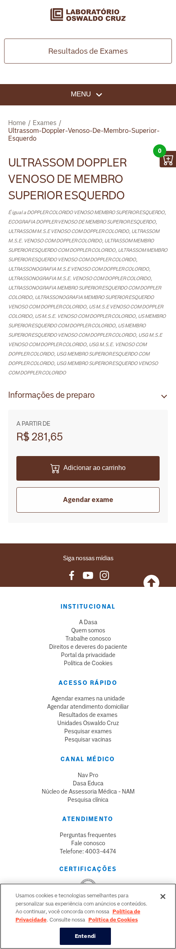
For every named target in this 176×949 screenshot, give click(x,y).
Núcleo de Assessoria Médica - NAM (88, 791)
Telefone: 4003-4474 (88, 851)
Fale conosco (88, 843)
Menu (82, 94)
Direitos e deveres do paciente (88, 646)
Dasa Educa (88, 783)
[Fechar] (163, 896)
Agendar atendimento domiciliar (88, 706)
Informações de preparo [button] (51, 395)
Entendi (85, 936)
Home (17, 123)
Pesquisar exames (88, 731)
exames (44, 123)
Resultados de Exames (88, 51)
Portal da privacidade (88, 655)
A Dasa (88, 622)
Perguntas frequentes (88, 835)
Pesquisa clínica (88, 799)
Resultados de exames (88, 715)
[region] (88, 916)
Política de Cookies (88, 663)
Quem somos (88, 630)
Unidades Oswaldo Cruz (88, 723)
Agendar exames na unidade (88, 698)
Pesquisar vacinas (88, 739)
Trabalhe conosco (88, 638)
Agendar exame (88, 500)
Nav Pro (88, 775)
